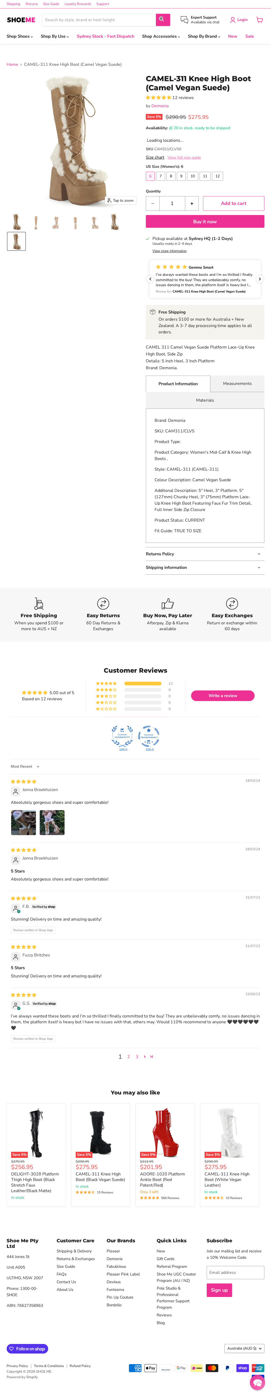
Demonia (160, 106)
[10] (193, 182)
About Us (65, 1289)
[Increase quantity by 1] (192, 203)
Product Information (178, 384)
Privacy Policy (17, 1366)
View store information (169, 251)
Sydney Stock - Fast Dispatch (105, 36)
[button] (16, 222)
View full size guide (184, 157)
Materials (205, 400)
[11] (206, 182)
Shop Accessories (160, 36)
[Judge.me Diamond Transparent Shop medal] (148, 736)
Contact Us (66, 1282)
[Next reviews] (259, 279)
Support (102, 4)
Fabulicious (116, 1266)
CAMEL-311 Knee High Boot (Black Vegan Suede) (100, 1177)
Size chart (155, 157)
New (232, 36)
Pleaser (113, 1251)
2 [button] (128, 1057)
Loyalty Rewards (78, 4)
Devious (114, 1282)
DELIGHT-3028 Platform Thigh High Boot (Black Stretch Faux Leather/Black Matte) (35, 1182)
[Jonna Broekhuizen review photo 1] (23, 822)
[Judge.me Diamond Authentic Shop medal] (122, 736)
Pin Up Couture (120, 1297)
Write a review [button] (223, 696)
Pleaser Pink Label (123, 1274)
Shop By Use (54, 36)
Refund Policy (80, 1366)
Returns (32, 4)
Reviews (164, 1315)
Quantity (153, 191)
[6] (151, 182)
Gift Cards (165, 1258)
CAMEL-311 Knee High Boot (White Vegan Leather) (227, 1179)
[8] (171, 182)
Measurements (237, 383)
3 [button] (137, 1057)
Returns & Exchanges (76, 1258)
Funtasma (115, 1289)
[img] (23, 782)
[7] (161, 182)
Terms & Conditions (49, 1366)
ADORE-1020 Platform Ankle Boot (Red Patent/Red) (162, 1179)
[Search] (163, 20)
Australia (241, 1348)
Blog (161, 1322)
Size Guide (51, 4)
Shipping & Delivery (74, 1251)
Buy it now (205, 221)
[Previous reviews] (150, 279)
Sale (249, 36)
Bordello (114, 1305)
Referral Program (172, 1266)
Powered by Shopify (22, 1377)
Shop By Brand (203, 36)
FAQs (61, 1274)
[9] (182, 182)
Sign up (219, 1290)
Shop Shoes (19, 36)
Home (12, 64)
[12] (218, 182)
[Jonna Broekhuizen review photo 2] (52, 822)
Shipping (13, 4)
